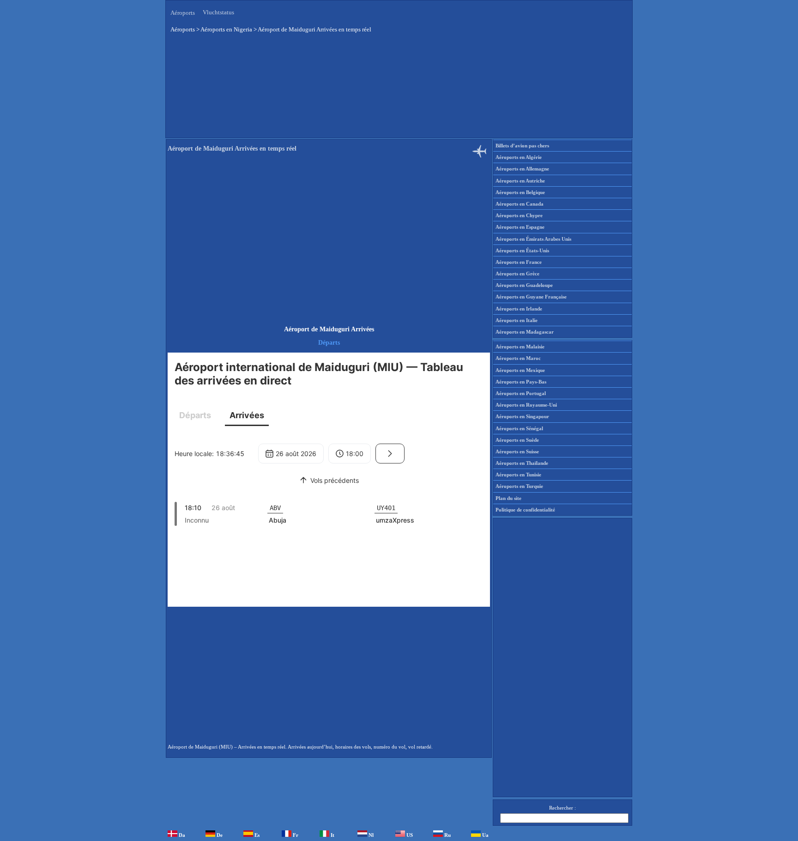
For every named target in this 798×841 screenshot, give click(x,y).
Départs (329, 342)
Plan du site (508, 498)
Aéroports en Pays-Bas (521, 381)
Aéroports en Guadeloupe (524, 285)
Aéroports (182, 12)
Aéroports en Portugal (521, 393)
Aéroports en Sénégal (519, 428)
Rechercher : (562, 808)
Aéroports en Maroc (518, 358)
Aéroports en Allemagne (522, 168)
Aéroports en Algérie (519, 157)
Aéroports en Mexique (520, 370)
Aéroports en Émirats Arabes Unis (533, 239)
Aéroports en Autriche (520, 180)
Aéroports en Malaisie (520, 346)
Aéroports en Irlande (519, 308)
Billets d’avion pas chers (522, 145)
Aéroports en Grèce (517, 273)
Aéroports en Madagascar (525, 332)
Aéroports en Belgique (520, 192)
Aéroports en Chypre (519, 215)
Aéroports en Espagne (520, 227)
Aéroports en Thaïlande (522, 463)
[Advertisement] (327, 87)
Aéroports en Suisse (517, 451)
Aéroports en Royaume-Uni (526, 405)
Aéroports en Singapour (522, 416)
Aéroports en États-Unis (522, 250)
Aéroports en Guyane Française (531, 296)
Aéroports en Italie (517, 320)
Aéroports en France (519, 262)
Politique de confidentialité (525, 509)
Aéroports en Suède (517, 440)
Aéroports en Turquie (519, 486)
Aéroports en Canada (520, 204)
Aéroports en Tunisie (518, 474)
